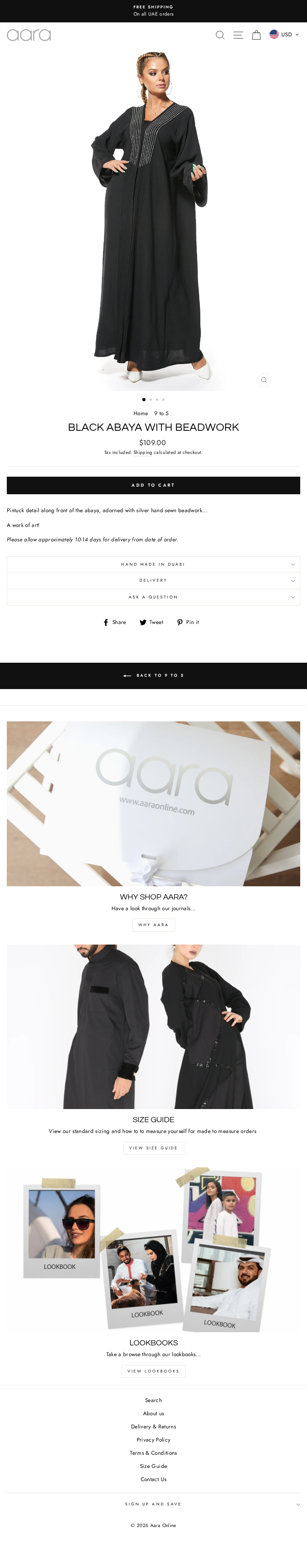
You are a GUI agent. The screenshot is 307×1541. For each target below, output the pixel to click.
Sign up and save (153, 1504)
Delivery (153, 580)
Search (153, 1400)
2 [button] (152, 400)
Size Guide (153, 1466)
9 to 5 (161, 413)
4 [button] (164, 400)
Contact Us (153, 1479)
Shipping (143, 452)
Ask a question (154, 597)
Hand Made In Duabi (153, 564)
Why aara (153, 925)
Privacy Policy (154, 1440)
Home (141, 413)
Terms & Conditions (153, 1453)
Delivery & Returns (153, 1426)
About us (153, 1413)
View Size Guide (153, 1148)
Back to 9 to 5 (159, 675)
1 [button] (144, 400)
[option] (153, 11)
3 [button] (158, 400)
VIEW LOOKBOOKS (153, 1371)
